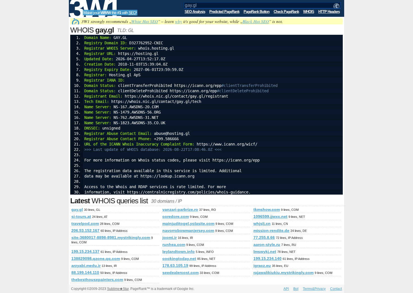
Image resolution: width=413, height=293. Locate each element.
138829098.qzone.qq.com (95, 258)
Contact (336, 289)
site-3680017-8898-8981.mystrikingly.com (110, 237)
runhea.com (173, 244)
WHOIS (308, 12)
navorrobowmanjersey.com (188, 230)
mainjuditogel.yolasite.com (188, 223)
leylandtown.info (178, 251)
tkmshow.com (266, 209)
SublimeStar (118, 289)
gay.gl (77, 209)
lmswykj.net (264, 251)
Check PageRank (286, 12)
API (286, 289)
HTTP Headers (329, 12)
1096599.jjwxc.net (270, 216)
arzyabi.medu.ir (86, 265)
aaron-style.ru (266, 244)
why (178, 21)
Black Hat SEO (255, 21)
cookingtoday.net (179, 258)
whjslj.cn (262, 223)
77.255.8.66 (264, 237)
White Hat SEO (144, 21)
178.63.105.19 (175, 265)
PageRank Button (256, 12)
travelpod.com (85, 223)
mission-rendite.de (271, 230)
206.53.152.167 (85, 230)
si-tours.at (81, 216)
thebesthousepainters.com (97, 279)
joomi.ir (169, 237)
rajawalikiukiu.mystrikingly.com (283, 272)
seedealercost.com (180, 272)
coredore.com (175, 216)
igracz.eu (262, 265)
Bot (295, 289)
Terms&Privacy (314, 289)
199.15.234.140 (267, 258)
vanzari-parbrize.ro (180, 209)
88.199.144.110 (85, 272)
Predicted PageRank (224, 12)
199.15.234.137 (85, 251)
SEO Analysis (195, 12)
